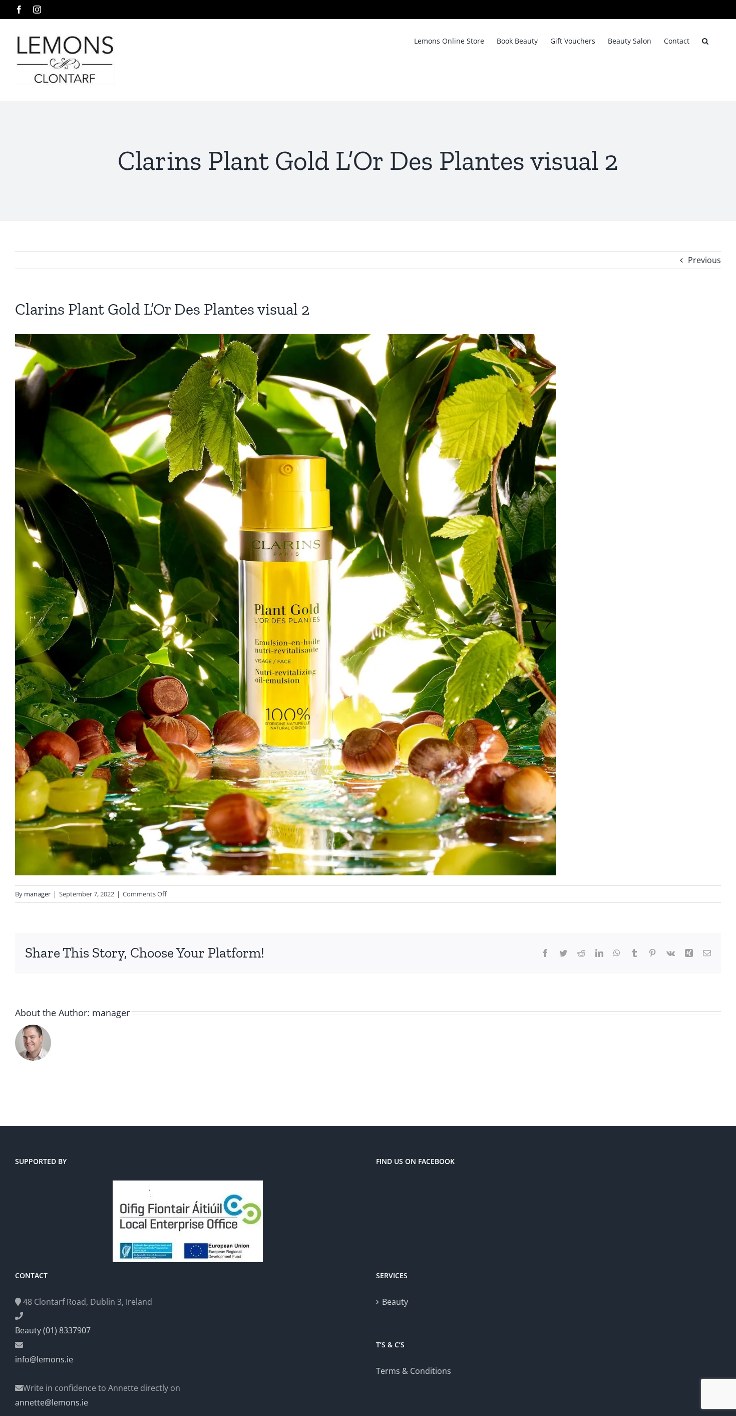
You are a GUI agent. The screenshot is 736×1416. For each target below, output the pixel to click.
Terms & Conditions (413, 1370)
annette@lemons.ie (51, 1402)
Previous (704, 260)
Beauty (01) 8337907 (53, 1330)
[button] (705, 40)
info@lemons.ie (44, 1359)
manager (37, 893)
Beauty (395, 1301)
